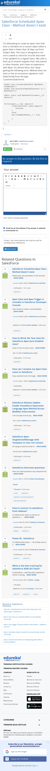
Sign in (35, 765)
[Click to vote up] (5, 35)
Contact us (7, 687)
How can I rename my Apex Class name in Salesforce (29, 370)
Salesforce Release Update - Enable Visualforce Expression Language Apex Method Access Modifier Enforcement (28, 407)
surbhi (31, 141)
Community (7, 694)
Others (31, 580)
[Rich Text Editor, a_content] (25, 200)
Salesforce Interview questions (28, 467)
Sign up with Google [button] (19, 751)
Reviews (6, 683)
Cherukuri (41, 522)
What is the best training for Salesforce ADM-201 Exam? (27, 567)
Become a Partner (33, 687)
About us (6, 676)
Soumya (31, 589)
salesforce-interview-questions (23, 497)
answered (16, 283)
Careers (29, 676)
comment (19, 149)
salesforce (7, 135)
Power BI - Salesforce (23, 538)
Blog (5, 690)
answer (8, 149)
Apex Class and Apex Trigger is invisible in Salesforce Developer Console (29, 302)
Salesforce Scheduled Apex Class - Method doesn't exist (29, 270)
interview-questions (20, 501)
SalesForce (23, 141)
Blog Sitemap (8, 701)
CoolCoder (42, 283)
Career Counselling (36, 479)
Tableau (33, 522)
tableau (16, 531)
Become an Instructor (34, 680)
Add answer (11, 249)
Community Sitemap (10, 704)
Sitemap (6, 697)
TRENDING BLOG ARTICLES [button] (14, 725)
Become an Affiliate (33, 683)
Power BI (33, 550)
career (16, 493)
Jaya (37, 580)
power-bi (16, 558)
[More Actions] (45, 149)
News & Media (8, 680)
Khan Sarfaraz (32, 325)
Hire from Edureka (33, 690)
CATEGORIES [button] (8, 720)
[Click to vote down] (5, 39)
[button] (6, 176)
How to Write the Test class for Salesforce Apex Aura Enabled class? (28, 341)
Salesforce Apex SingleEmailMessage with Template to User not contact (27, 439)
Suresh (15, 484)
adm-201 (16, 594)
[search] (45, 9)
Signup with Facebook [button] (19, 759)
